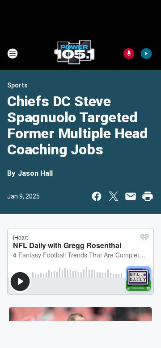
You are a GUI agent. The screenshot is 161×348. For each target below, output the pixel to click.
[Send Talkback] (128, 53)
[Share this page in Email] (130, 196)
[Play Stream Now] (146, 53)
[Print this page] (147, 196)
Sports (17, 85)
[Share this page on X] (113, 196)
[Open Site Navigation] (12, 53)
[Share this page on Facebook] (96, 196)
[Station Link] (74, 53)
